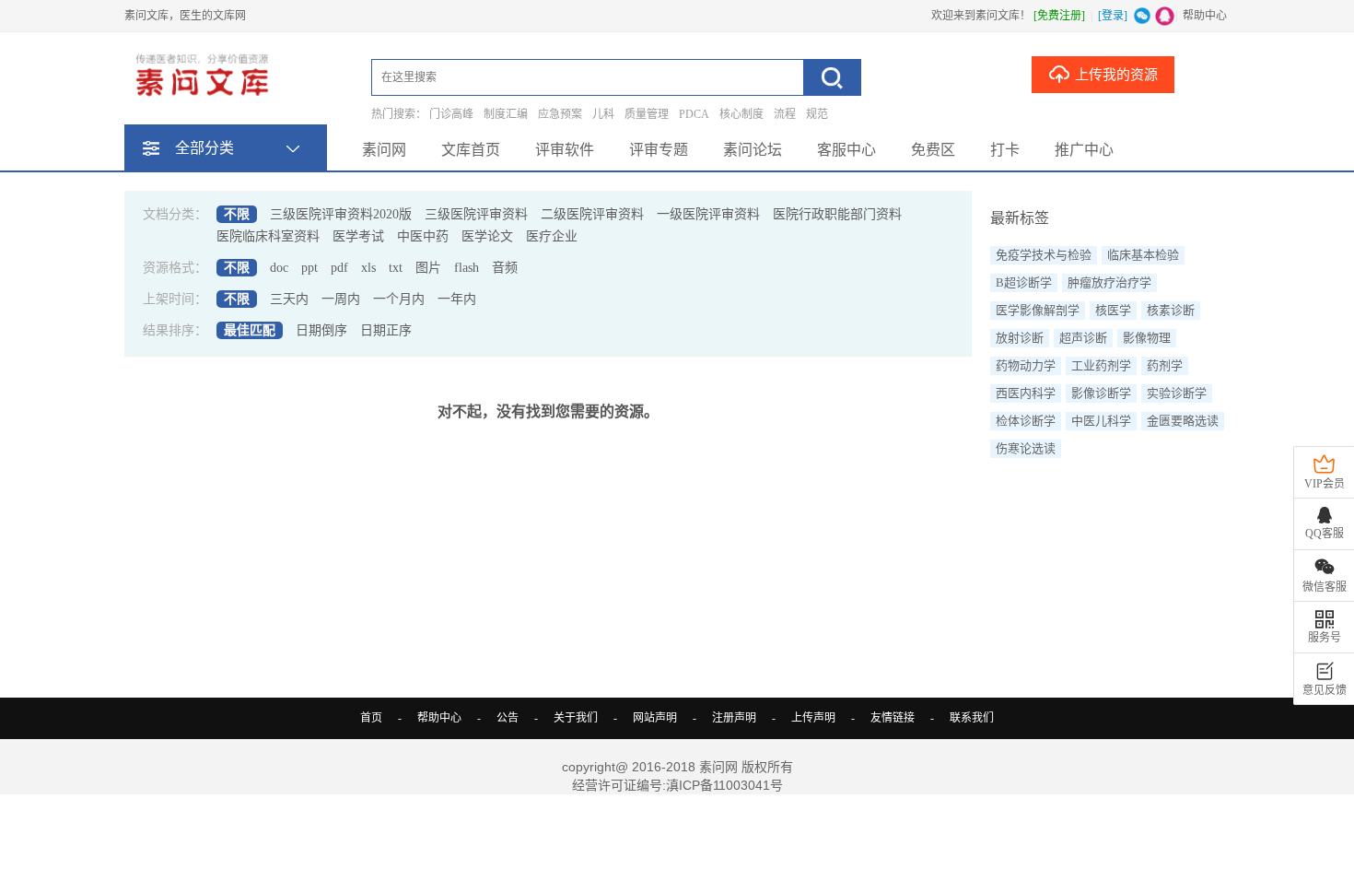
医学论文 (487, 236)
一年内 (457, 299)
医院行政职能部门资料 (837, 214)
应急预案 (560, 114)
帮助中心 (1205, 15)
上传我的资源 (1116, 74)
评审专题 (658, 150)
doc (279, 268)
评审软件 (564, 150)
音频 (505, 268)
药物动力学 (1026, 365)
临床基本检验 (1143, 255)
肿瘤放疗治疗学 (1109, 282)
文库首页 (470, 150)
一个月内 (399, 299)
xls (368, 268)
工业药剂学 (1101, 365)
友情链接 (892, 717)
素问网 (384, 150)
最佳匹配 (249, 330)
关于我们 (576, 717)
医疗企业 (552, 236)
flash (466, 268)
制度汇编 (506, 114)
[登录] (1112, 15)
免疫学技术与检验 (1043, 255)
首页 (371, 717)
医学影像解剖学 (1038, 310)
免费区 (933, 150)
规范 (817, 114)
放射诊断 (1020, 338)
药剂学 (1165, 365)
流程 (785, 114)
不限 (237, 214)
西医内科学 (1026, 393)
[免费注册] (1059, 15)
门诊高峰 (451, 114)
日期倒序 (321, 330)
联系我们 (972, 717)
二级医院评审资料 (592, 214)
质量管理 (646, 114)
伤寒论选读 (1026, 448)
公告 (507, 717)
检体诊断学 (1026, 421)
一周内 (340, 299)
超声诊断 (1083, 338)
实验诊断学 (1177, 393)
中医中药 (423, 236)
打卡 (1005, 150)
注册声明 (734, 717)
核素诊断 (1171, 310)
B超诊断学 (1024, 282)
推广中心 (1084, 150)
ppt (309, 268)
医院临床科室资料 (268, 236)
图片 (428, 268)
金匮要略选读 (1183, 421)
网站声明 (655, 717)
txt (396, 268)
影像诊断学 (1101, 393)
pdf (339, 268)
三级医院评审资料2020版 (341, 214)
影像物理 (1147, 338)
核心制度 (741, 114)
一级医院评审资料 (708, 214)
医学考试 (358, 236)
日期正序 (386, 330)
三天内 (289, 299)
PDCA (694, 114)
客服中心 (846, 150)
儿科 (603, 114)
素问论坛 (752, 150)
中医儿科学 (1101, 421)
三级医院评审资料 (476, 214)
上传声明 (813, 717)
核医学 (1113, 310)
